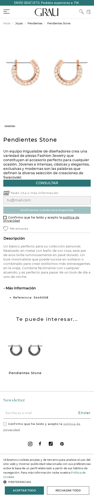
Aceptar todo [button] (24, 490)
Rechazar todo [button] (68, 490)
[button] (47, 482)
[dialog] (47, 476)
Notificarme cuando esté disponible (47, 210)
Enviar (84, 413)
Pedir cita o (21, 193)
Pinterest (62, 443)
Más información (20, 288)
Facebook (40, 443)
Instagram (30, 443)
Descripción (14, 238)
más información (45, 193)
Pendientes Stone (25, 373)
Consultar (47, 183)
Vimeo (50, 443)
